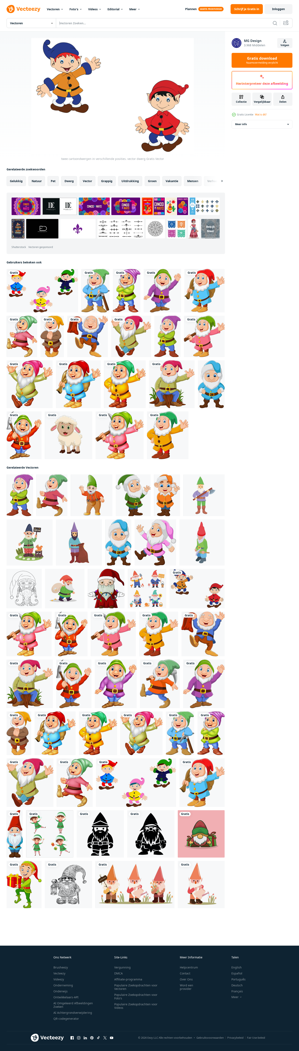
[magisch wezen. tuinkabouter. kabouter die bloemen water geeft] (201, 884)
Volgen (285, 45)
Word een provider (186, 987)
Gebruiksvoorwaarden (210, 1037)
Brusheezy (60, 967)
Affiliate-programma (128, 979)
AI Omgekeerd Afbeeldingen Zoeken (73, 1005)
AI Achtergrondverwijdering (72, 1013)
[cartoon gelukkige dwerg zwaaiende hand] (162, 290)
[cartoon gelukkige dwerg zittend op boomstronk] (172, 384)
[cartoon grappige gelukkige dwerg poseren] (211, 384)
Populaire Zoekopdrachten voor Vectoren (135, 987)
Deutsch (237, 985)
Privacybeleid (235, 1037)
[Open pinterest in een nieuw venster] (92, 1037)
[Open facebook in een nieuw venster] (72, 1037)
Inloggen (278, 9)
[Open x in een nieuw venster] (105, 1037)
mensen (192, 181)
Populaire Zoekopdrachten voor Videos (135, 1006)
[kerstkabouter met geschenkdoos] (201, 834)
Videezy (58, 979)
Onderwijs (60, 991)
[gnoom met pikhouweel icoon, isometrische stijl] (202, 542)
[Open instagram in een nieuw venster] (78, 1037)
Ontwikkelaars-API (66, 997)
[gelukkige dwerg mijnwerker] (95, 290)
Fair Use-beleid (256, 1037)
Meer (132, 9)
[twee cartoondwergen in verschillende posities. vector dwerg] (197, 588)
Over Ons (186, 979)
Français (237, 991)
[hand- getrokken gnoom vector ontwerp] (68, 884)
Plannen (191, 9)
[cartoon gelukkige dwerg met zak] (204, 290)
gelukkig (16, 181)
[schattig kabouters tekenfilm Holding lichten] (106, 588)
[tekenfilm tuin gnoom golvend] (91, 495)
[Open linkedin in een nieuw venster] (85, 1037)
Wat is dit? (261, 114)
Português (238, 979)
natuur (37, 181)
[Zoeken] (274, 23)
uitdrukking (130, 181)
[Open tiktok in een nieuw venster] (98, 1037)
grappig (106, 181)
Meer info (241, 124)
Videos (93, 9)
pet (53, 181)
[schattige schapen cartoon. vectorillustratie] (68, 435)
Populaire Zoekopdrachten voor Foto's (135, 996)
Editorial (113, 9)
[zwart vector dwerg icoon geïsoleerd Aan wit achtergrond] (100, 834)
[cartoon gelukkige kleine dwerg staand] (15, 834)
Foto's (73, 9)
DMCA (118, 973)
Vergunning (122, 967)
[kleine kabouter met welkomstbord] (30, 542)
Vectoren (53, 9)
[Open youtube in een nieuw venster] (111, 1037)
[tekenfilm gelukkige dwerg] (126, 290)
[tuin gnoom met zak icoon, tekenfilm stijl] (79, 542)
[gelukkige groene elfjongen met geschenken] (24, 884)
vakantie (172, 181)
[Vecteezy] (23, 9)
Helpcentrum (189, 967)
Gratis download (262, 60)
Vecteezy (59, 973)
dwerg (69, 181)
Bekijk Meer (210, 229)
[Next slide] (218, 181)
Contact (185, 973)
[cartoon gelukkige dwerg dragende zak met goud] (64, 588)
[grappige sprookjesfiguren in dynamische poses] (49, 834)
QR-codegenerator (66, 1019)
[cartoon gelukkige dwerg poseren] (167, 336)
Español (236, 973)
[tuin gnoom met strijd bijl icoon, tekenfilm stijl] (204, 495)
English (236, 967)
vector (87, 181)
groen (152, 181)
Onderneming (63, 985)
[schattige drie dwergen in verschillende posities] (42, 290)
